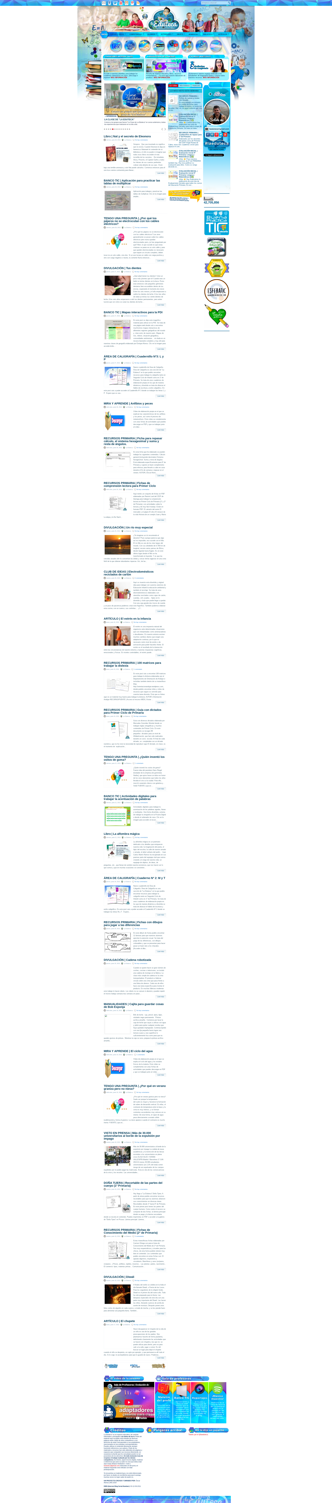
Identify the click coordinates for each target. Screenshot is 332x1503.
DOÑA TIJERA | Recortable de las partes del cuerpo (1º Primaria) (133, 1184)
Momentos (194, 34)
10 (123, 129)
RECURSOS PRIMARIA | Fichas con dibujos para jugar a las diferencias (133, 924)
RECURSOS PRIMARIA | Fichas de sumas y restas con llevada (189, 98)
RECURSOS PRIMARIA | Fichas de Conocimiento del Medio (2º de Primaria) (131, 1231)
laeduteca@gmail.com (112, 1466)
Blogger (177, 1499)
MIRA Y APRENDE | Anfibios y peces (128, 403)
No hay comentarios (141, 140)
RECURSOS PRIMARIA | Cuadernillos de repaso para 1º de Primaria (190, 135)
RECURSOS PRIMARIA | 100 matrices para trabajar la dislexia (132, 664)
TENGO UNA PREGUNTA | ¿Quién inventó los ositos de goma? (134, 758)
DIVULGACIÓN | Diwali (119, 1277)
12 (127, 129)
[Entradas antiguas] (159, 1368)
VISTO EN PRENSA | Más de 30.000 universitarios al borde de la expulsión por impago (132, 1136)
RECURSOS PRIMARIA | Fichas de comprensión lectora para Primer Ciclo (130, 484)
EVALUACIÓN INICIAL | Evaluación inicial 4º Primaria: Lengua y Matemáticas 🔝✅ (188, 154)
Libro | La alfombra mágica (122, 833)
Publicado (196, 86)
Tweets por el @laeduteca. (198, 1435)
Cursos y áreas (118, 34)
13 (129, 129)
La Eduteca (152, 1499)
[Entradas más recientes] (111, 1368)
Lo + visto (173, 86)
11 (125, 129)
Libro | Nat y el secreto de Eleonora (127, 136)
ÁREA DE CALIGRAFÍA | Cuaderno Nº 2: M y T (134, 878)
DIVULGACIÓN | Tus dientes (122, 268)
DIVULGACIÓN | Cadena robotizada (127, 960)
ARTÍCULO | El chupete (119, 1321)
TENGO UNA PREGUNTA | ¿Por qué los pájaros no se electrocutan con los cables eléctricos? (131, 221)
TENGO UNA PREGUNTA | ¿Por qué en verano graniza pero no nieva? (135, 1087)
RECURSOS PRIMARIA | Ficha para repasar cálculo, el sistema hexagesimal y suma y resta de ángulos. (133, 441)
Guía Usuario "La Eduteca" (191, 1499)
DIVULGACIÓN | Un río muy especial (128, 527)
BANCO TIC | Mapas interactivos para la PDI (133, 312)
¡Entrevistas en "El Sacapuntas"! (124, 119)
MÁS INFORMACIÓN (119, 78)
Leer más (160, 173)
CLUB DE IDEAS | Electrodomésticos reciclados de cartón (129, 573)
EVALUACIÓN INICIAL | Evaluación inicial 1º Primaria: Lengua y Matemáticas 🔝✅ (188, 117)
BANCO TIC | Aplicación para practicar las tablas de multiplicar (132, 182)
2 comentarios (139, 578)
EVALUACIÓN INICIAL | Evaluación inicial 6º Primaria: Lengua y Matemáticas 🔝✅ (188, 174)
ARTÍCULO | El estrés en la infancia (127, 618)
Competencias (136, 34)
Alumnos (152, 34)
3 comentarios (139, 1236)
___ (104, 34)
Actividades (167, 34)
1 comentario (138, 669)
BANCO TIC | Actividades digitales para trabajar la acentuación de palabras (130, 797)
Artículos (223, 34)
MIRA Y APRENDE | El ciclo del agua (128, 1051)
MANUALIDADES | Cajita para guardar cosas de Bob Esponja (134, 1005)
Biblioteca (208, 34)
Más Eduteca (184, 86)
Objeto (181, 34)
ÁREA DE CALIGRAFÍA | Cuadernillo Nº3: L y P (134, 358)
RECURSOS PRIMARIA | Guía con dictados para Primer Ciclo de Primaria (132, 711)
